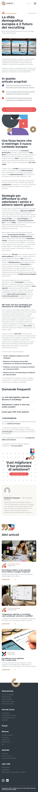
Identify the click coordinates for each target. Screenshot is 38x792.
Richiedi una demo (19, 474)
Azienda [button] (5, 750)
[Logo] (8, 5)
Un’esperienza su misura (9, 715)
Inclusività (5, 720)
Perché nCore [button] (8, 710)
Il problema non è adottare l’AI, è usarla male (13, 659)
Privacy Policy (6, 767)
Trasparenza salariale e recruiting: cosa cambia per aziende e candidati (17, 615)
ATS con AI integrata (8, 694)
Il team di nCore (6, 756)
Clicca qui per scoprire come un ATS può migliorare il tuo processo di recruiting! (19, 109)
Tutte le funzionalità (7, 704)
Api (3, 744)
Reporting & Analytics (8, 701)
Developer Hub (6, 742)
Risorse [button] (5, 731)
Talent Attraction (6, 697)
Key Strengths (6, 713)
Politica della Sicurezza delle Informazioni (14, 772)
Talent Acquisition (7, 699)
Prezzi (4, 726)
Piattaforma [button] (7, 691)
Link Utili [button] (6, 764)
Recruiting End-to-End (8, 717)
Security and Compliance (9, 758)
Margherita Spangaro (12, 498)
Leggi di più (6, 579)
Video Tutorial (6, 739)
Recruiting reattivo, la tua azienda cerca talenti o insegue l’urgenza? (16, 571)
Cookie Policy (5, 770)
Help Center (5, 737)
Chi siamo (5, 753)
